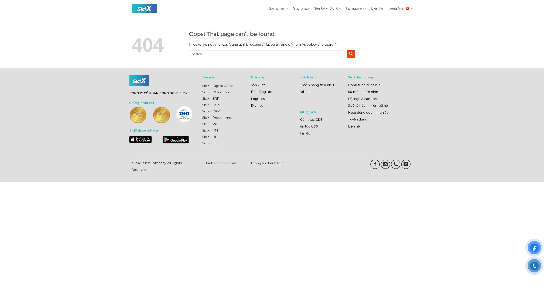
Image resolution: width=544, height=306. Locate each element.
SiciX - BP (209, 137)
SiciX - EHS (210, 143)
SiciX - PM (210, 130)
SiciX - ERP (210, 98)
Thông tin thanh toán (268, 163)
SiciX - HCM (211, 105)
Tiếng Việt (396, 8)
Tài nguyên (355, 8)
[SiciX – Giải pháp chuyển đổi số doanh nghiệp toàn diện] (144, 8)
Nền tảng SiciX (325, 8)
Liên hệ (377, 8)
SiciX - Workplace (216, 92)
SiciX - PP (209, 124)
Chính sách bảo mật (220, 163)
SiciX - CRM (211, 111)
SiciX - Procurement (218, 118)
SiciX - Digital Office (217, 86)
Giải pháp (301, 8)
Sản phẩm (277, 8)
